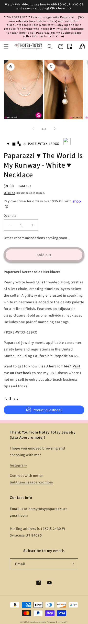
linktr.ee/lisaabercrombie (31, 482)
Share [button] (14, 398)
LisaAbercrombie (37, 622)
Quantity (10, 215)
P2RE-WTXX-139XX (43, 143)
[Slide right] (54, 128)
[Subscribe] (72, 564)
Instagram (18, 465)
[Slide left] (33, 128)
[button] (6, 46)
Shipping (9, 192)
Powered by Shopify (57, 622)
